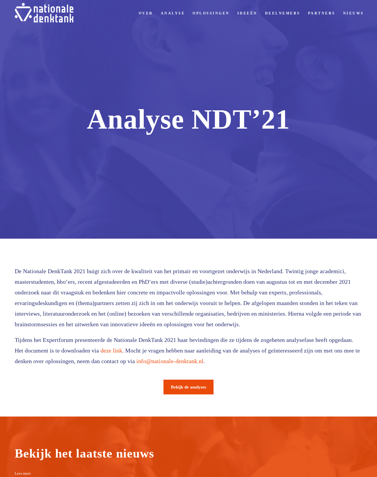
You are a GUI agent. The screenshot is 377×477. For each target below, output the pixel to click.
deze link (111, 350)
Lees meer (23, 473)
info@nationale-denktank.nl (170, 361)
